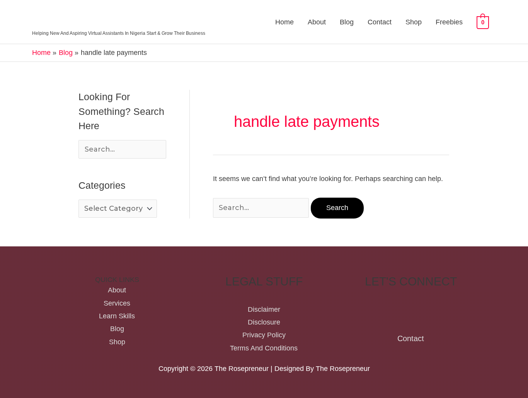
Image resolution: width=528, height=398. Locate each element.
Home (284, 22)
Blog (347, 22)
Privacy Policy (264, 335)
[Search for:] (262, 208)
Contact (380, 22)
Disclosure (264, 322)
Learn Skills (117, 316)
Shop (413, 22)
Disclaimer (264, 309)
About (317, 22)
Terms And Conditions (264, 348)
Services (117, 303)
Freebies (449, 22)
